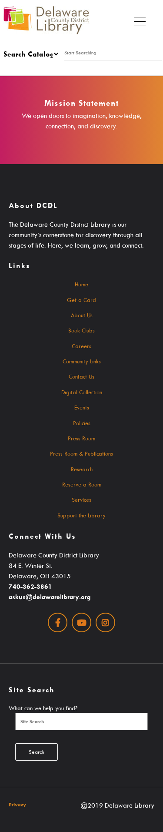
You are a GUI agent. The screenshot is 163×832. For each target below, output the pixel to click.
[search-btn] (63, 65)
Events (81, 407)
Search (36, 751)
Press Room (81, 438)
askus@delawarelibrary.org (49, 597)
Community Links (82, 361)
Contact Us (81, 376)
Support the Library (81, 515)
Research (82, 469)
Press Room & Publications (81, 453)
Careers (81, 345)
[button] (140, 19)
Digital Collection (81, 392)
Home (81, 284)
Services (81, 499)
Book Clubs (81, 330)
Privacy (17, 804)
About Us (82, 315)
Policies (81, 422)
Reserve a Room (81, 484)
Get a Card (81, 299)
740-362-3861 (30, 586)
